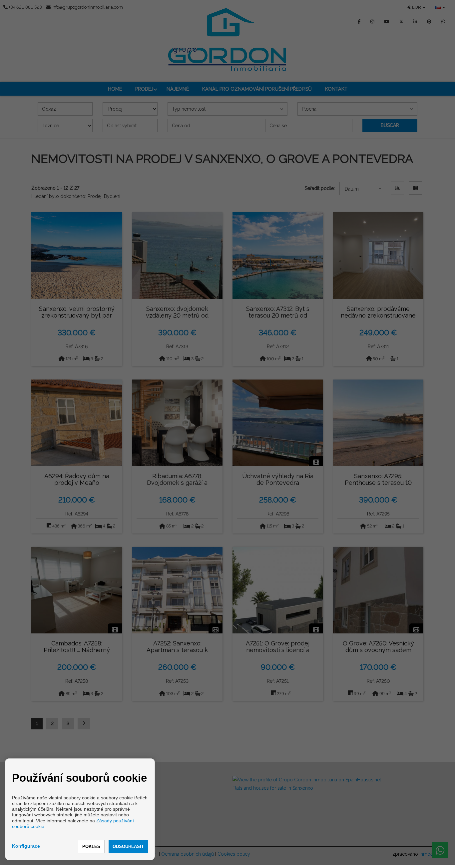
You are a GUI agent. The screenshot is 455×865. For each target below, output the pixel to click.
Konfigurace (26, 846)
